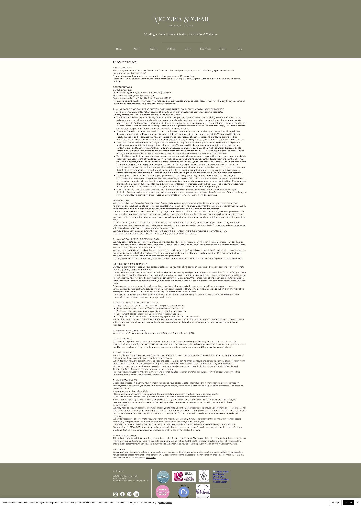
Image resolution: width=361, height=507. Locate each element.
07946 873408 (119, 478)
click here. (151, 457)
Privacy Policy (165, 502)
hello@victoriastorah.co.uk (141, 95)
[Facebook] (122, 494)
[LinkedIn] (136, 494)
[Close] (357, 502)
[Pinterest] (129, 494)
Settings (335, 502)
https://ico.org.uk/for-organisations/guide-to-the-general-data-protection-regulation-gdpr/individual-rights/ (166, 394)
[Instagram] (115, 494)
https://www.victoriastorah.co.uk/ (129, 73)
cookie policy (127, 247)
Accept (349, 502)
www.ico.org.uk (205, 427)
